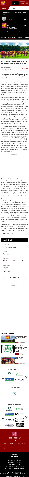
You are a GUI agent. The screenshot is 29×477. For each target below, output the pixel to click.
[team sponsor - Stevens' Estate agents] (9, 380)
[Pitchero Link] (14, 457)
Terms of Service (9, 466)
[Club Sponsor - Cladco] (19, 380)
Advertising (11, 462)
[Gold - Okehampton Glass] (19, 414)
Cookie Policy (8, 468)
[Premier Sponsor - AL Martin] (19, 420)
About (19, 460)
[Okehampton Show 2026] (8, 360)
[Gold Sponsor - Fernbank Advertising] (19, 374)
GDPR (18, 464)
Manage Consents (19, 468)
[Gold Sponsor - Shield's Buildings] (9, 374)
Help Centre (11, 460)
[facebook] (13, 441)
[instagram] (16, 441)
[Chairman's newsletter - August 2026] (8, 339)
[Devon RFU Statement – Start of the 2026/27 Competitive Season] (8, 349)
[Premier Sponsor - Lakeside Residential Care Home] (9, 425)
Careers (19, 462)
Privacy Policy (20, 466)
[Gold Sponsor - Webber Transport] (19, 425)
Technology (12, 464)
